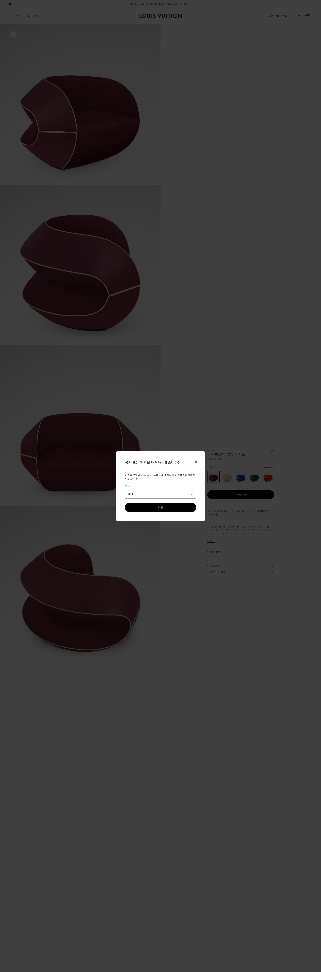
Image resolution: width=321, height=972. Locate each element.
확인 (160, 507)
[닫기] (196, 462)
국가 (127, 486)
